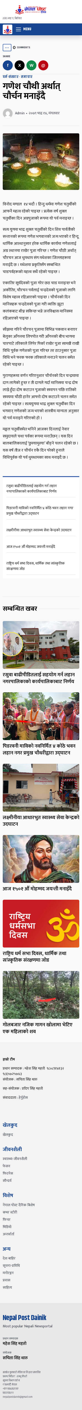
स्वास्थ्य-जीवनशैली (15, 1159)
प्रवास (6, 1280)
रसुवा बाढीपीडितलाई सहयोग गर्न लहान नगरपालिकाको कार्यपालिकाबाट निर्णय (31, 489)
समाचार (26, 77)
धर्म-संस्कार (10, 77)
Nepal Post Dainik (24, 1318)
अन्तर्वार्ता (8, 1234)
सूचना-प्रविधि (11, 1266)
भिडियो (7, 1227)
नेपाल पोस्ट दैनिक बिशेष (19, 1205)
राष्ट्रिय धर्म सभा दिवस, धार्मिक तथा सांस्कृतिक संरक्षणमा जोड (35, 566)
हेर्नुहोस (23, 1098)
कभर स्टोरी (10, 1212)
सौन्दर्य (7, 1181)
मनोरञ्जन (8, 1273)
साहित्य (7, 1288)
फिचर (6, 1220)
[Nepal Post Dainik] (7, 29)
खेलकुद (8, 1135)
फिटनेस (8, 1173)
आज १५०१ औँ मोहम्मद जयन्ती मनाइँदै (30, 547)
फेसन (6, 1166)
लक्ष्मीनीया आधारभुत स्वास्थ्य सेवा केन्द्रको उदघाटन (39, 530)
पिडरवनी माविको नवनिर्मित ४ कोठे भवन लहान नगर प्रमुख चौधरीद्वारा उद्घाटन (39, 511)
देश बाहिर (9, 1258)
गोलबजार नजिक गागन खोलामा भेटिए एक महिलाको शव (37, 1028)
